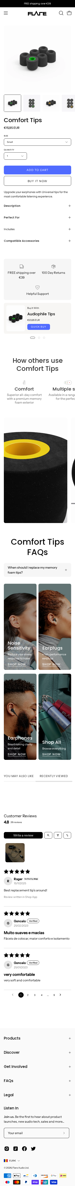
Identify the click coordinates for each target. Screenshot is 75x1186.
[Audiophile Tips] (15, 318)
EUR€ (12, 1160)
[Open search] (48, 835)
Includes (9, 229)
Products (12, 1038)
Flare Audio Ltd (20, 1167)
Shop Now (17, 664)
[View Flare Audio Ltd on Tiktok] (15, 1149)
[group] (37, 3)
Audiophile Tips (41, 314)
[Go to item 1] (15, 852)
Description (12, 206)
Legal (9, 1095)
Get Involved (15, 1066)
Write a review (23, 835)
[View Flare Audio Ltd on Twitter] (33, 1149)
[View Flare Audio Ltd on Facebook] (24, 1149)
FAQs (8, 1080)
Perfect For (12, 217)
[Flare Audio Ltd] (37, 13)
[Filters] (58, 835)
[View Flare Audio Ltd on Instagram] (7, 1149)
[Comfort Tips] (12, 103)
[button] (60, 13)
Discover (12, 1052)
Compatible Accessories (21, 241)
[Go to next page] (61, 995)
